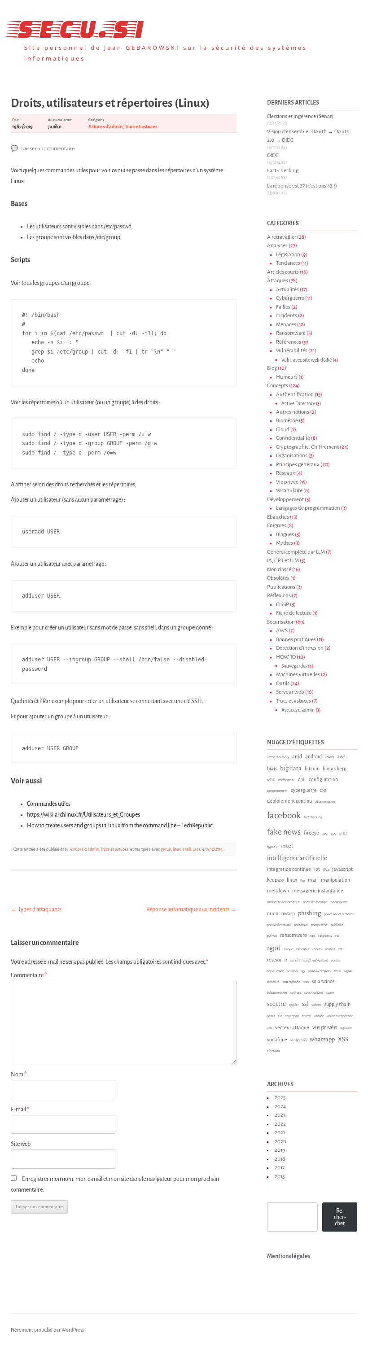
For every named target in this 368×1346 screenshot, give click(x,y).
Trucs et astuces (141, 126)
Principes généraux (298, 465)
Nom (18, 1074)
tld (280, 1016)
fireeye (311, 832)
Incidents (286, 316)
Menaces (286, 325)
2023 (280, 1115)
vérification (298, 1040)
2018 (280, 1159)
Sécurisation (281, 622)
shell (187, 849)
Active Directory (298, 403)
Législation (288, 255)
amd (297, 756)
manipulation (335, 880)
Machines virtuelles (298, 674)
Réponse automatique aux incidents (191, 909)
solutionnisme (277, 993)
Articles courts (283, 272)
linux (177, 849)
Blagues (285, 535)
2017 (280, 1168)
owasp (288, 913)
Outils (282, 683)
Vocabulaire (289, 491)
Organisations (291, 456)
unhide (319, 1016)
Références (288, 342)
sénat (271, 1016)
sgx (303, 971)
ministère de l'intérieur (283, 902)
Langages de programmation (308, 508)
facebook (284, 815)
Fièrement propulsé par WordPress (47, 1330)
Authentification (295, 395)
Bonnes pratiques (296, 639)
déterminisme (325, 802)
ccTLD (271, 780)
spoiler (294, 1005)
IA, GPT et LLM (283, 561)
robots (317, 949)
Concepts (277, 386)
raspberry (325, 936)
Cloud (282, 430)
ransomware (293, 935)
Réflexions (279, 596)
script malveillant (315, 960)
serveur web (275, 971)
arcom (329, 757)
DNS (323, 791)
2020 (280, 1142)
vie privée (324, 1027)
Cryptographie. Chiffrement (307, 447)
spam (330, 993)
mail (313, 880)
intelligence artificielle (297, 858)
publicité (337, 925)
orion (272, 913)
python (272, 936)
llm (302, 881)
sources (295, 993)
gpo (333, 833)
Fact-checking (282, 171)
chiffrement (286, 780)
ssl (305, 1004)
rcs (337, 936)
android (313, 756)
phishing (309, 913)
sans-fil (295, 960)
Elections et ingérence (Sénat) (300, 116)
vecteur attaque (292, 1027)
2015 (280, 1177)
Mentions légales (288, 1256)
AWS (282, 631)
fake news (284, 832)
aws (341, 756)
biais (272, 768)
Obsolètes (278, 578)
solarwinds (323, 981)
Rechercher (340, 1217)
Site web (21, 1144)
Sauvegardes (294, 666)
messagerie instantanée (317, 890)
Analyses (277, 246)
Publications (281, 587)
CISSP (282, 604)
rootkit (330, 949)
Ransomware (291, 333)
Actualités (287, 290)
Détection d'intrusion (300, 648)
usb (269, 1028)
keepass (275, 880)
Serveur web (290, 692)
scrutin (336, 960)
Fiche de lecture (293, 613)
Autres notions (292, 412)
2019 (280, 1150)
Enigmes (276, 526)
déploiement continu (289, 801)
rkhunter (302, 949)
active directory (278, 757)
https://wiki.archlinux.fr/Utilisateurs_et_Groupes (83, 815)
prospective (319, 925)
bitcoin (312, 768)
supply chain (337, 1004)
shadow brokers (319, 971)
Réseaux (285, 473)
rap (312, 936)
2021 (280, 1133)
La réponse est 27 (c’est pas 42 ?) (302, 186)
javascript (342, 869)
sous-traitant (313, 993)
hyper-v (272, 847)
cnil (302, 779)
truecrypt (292, 1016)
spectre (276, 1004)
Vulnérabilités (291, 351)
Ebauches (278, 517)
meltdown (278, 890)
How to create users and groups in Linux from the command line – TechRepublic (119, 825)
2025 (280, 1098)
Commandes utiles (48, 804)
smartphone (291, 982)
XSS (343, 1039)
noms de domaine (315, 902)
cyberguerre (304, 790)
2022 (280, 1124)
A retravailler (281, 237)
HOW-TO (286, 657)
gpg (325, 833)
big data (291, 768)
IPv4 (326, 870)
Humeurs (287, 377)
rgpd (274, 948)
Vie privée (287, 482)
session (292, 971)
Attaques (277, 281)
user (196, 849)
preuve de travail (279, 925)
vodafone (277, 1039)
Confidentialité (293, 438)
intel (286, 846)
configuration (323, 779)
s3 (286, 960)
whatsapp (322, 1039)
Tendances (288, 263)
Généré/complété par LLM (296, 552)
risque (288, 949)
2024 (280, 1107)
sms (306, 982)
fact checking (313, 817)
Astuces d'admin (105, 126)
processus (301, 925)
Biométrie (287, 421)
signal (348, 971)
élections (273, 1051)
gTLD (342, 833)
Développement (285, 500)
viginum (345, 1028)
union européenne (340, 1016)
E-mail (20, 1109)
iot (317, 869)
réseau (274, 959)
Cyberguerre (290, 298)
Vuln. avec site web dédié (306, 360)
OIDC (273, 155)
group (166, 849)
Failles (283, 307)
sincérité (273, 982)
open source (339, 902)
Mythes (284, 543)
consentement (277, 791)
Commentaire (29, 975)
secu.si (77, 26)
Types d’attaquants (36, 909)
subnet (316, 1005)
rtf (340, 949)
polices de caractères (339, 914)
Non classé (279, 569)
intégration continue (289, 869)
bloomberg (334, 768)
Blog (272, 368)
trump (306, 1016)
